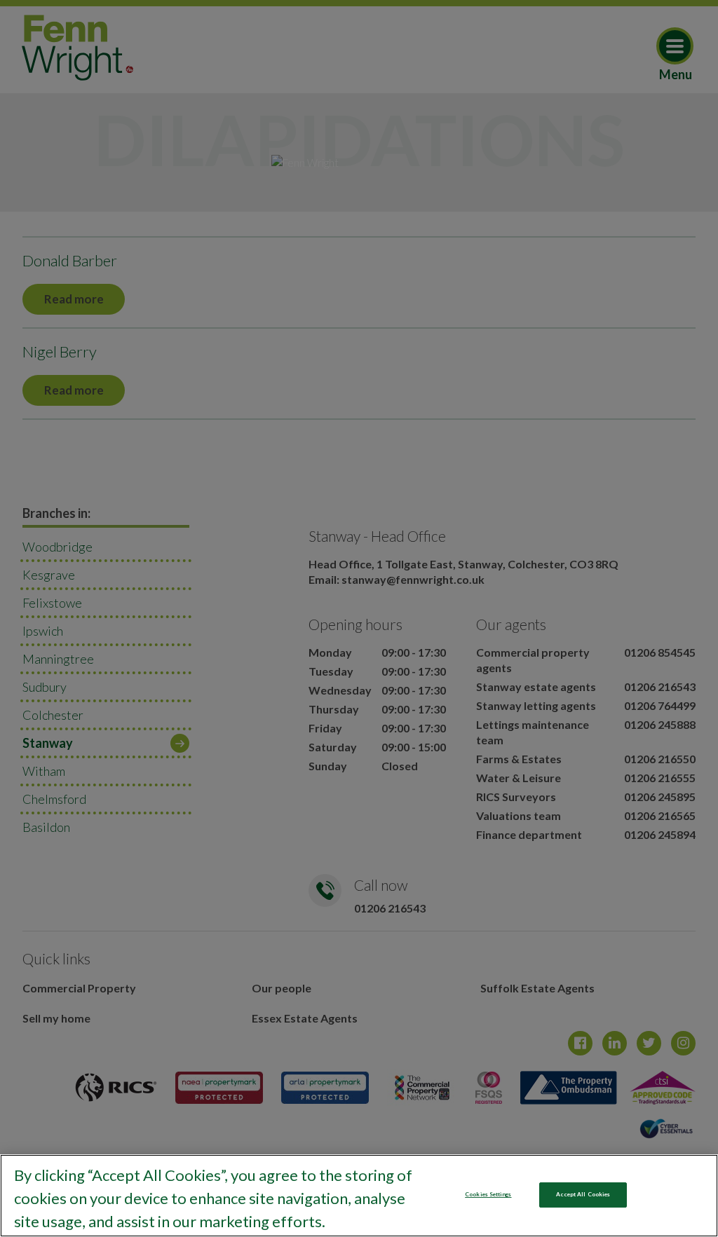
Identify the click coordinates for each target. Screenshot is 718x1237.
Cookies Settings (488, 1194)
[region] (359, 1195)
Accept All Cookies (583, 1194)
